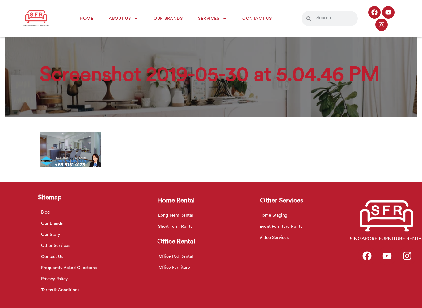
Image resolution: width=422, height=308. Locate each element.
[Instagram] (381, 25)
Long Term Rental (175, 215)
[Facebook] (374, 12)
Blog (45, 212)
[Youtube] (388, 12)
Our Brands (168, 18)
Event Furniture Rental (282, 226)
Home (86, 18)
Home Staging (273, 215)
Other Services (55, 245)
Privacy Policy (54, 279)
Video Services (274, 237)
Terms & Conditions (60, 290)
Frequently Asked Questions (69, 268)
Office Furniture (174, 267)
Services (208, 18)
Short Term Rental (176, 226)
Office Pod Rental (176, 256)
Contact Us (257, 18)
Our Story (50, 234)
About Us (120, 18)
